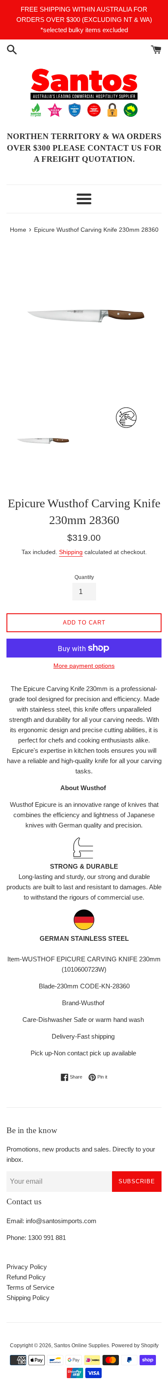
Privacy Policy (26, 1266)
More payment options (84, 665)
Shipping (71, 552)
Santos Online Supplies (81, 1346)
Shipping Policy (28, 1297)
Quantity (84, 577)
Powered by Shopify (135, 1346)
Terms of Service (30, 1287)
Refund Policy (26, 1277)
